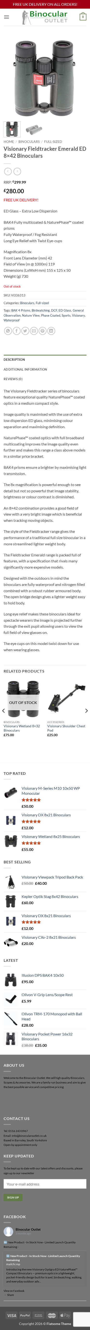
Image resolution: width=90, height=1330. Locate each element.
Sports (66, 315)
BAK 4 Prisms (20, 310)
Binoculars (29, 142)
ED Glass (65, 310)
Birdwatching (41, 310)
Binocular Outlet (28, 1229)
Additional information (25, 369)
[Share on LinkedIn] (51, 331)
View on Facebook (14, 1290)
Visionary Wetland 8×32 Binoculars (22, 728)
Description (14, 359)
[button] (6, 17)
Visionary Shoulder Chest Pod (66, 728)
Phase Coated (50, 315)
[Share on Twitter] (25, 331)
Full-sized (53, 142)
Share (10, 1294)
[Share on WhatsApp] (8, 331)
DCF (54, 310)
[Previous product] (17, 171)
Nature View (31, 315)
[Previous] (11, 76)
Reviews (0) (13, 379)
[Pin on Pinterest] (43, 331)
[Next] (78, 76)
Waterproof (11, 320)
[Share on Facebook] (17, 331)
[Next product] (8, 171)
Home (9, 142)
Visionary (78, 315)
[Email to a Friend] (34, 331)
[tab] (45, 359)
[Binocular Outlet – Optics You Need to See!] (45, 17)
